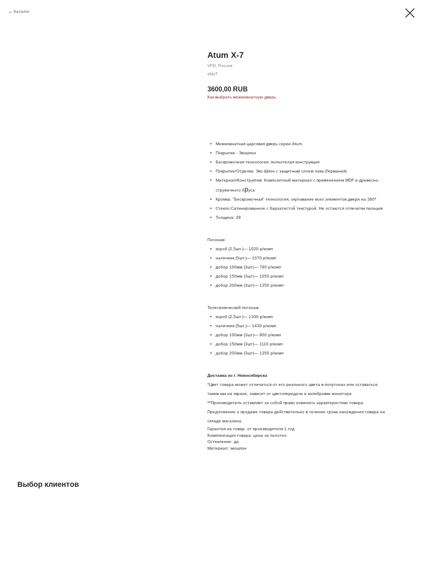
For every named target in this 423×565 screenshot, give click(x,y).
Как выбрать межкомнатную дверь (241, 97)
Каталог (22, 11)
